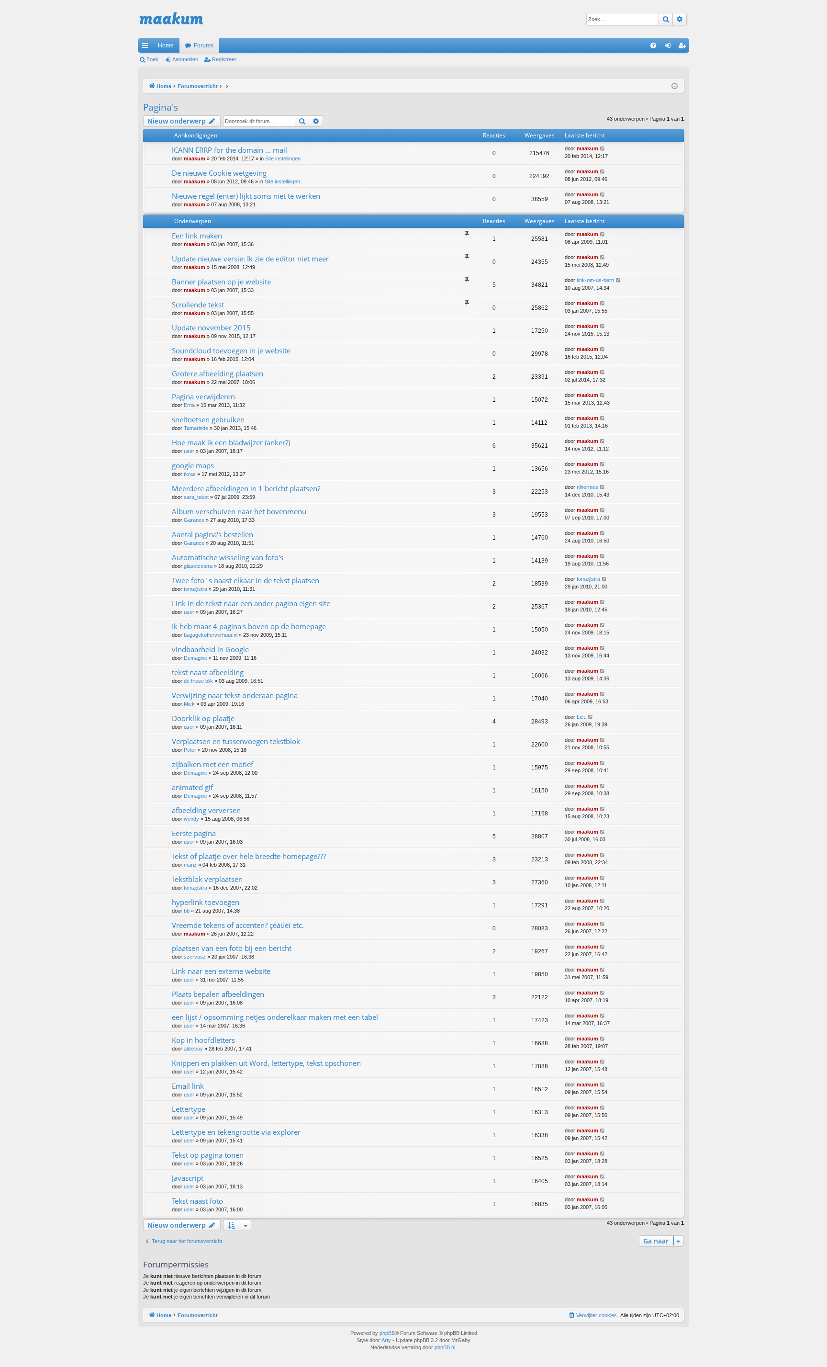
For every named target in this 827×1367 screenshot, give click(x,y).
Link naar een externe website (221, 971)
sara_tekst (196, 497)
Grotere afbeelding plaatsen (217, 373)
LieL (581, 717)
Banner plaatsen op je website (221, 281)
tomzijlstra (195, 589)
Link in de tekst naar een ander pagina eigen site (251, 603)
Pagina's (160, 107)
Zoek (152, 59)
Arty (386, 1340)
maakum (194, 158)
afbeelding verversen (206, 810)
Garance (194, 520)
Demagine (195, 658)
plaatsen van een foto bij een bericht (231, 948)
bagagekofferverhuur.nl (210, 635)
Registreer (224, 59)
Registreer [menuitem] (684, 47)
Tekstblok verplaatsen (207, 879)
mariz (190, 865)
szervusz (195, 957)
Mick (189, 704)
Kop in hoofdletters (203, 1040)
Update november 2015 (211, 327)
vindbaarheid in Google (210, 649)
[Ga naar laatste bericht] (603, 148)
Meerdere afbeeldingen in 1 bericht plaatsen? (246, 488)
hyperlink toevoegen (205, 902)
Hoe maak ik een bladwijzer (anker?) (231, 442)
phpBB (387, 1333)
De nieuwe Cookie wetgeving (219, 173)
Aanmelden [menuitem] (669, 47)
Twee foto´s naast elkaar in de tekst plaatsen (245, 580)
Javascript (187, 1178)
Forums (203, 45)
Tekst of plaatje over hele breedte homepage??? (249, 856)
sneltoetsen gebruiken (208, 419)
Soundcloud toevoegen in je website (231, 350)
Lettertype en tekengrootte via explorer (236, 1132)
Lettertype (188, 1109)
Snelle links (147, 47)
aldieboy (193, 1048)
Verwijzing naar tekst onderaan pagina (235, 695)
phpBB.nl (445, 1347)
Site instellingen (283, 158)
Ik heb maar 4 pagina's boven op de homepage (249, 626)
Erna (189, 405)
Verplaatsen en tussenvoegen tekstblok (236, 741)
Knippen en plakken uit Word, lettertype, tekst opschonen (266, 1063)
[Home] (171, 19)
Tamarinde (196, 428)
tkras (190, 474)
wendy (191, 819)
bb (187, 911)
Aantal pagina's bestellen (212, 534)
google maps (193, 465)
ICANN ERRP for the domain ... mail (229, 150)
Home (166, 45)
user (189, 451)
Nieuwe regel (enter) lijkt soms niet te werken (246, 196)
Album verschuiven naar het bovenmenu (239, 511)
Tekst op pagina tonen (208, 1155)
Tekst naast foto (197, 1201)
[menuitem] (653, 45)
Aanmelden (185, 59)
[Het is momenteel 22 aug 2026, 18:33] (674, 86)
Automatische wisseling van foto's (227, 557)
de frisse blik (198, 681)
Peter (190, 750)
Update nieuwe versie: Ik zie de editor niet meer (250, 258)
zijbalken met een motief (212, 764)
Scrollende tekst (198, 304)
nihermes (587, 487)
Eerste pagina (194, 833)
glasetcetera (198, 566)
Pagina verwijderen (203, 396)
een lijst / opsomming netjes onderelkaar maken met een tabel (275, 1017)
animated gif (192, 787)
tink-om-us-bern (595, 280)
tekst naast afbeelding (208, 672)
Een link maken (197, 235)
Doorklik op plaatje (203, 718)
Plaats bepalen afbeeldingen (218, 994)
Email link (188, 1086)
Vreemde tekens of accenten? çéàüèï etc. (238, 925)
